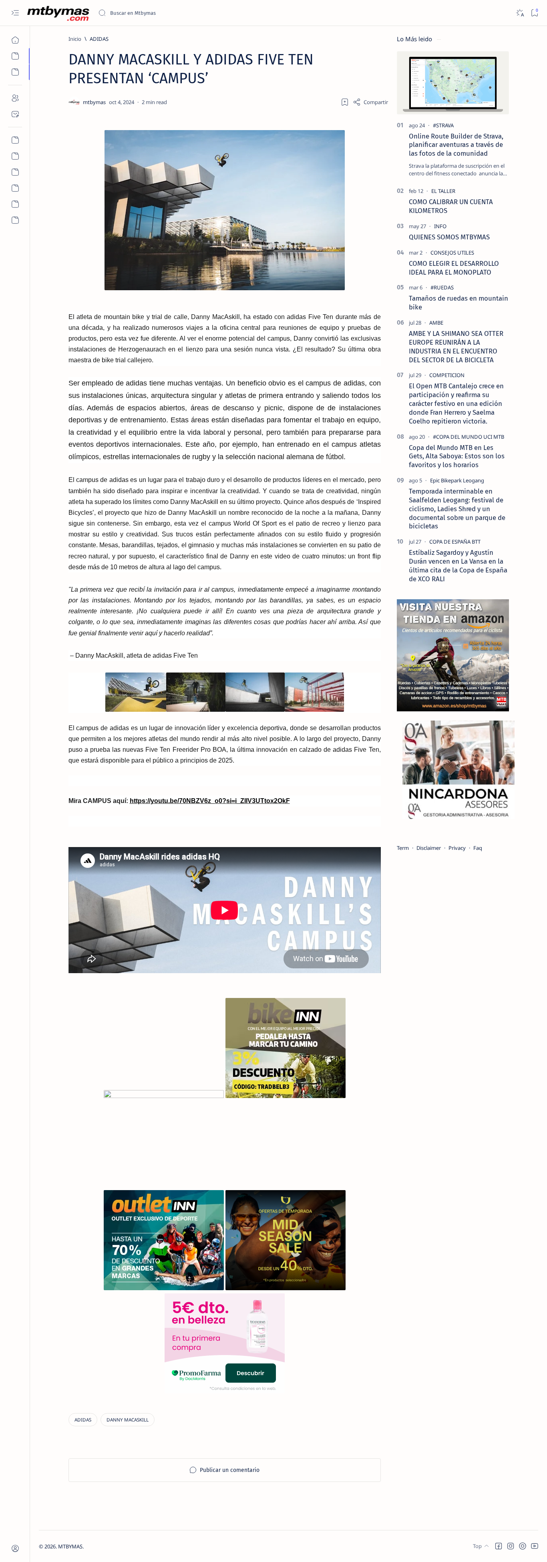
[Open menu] (15, 13)
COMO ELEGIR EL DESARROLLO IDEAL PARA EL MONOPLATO (454, 267)
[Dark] (520, 13)
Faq (477, 847)
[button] (499, 1546)
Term (403, 847)
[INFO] (440, 226)
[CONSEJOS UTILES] (452, 252)
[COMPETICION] (447, 375)
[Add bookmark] (345, 102)
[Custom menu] (15, 140)
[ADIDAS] (82, 1419)
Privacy (457, 847)
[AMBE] (436, 322)
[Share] (370, 102)
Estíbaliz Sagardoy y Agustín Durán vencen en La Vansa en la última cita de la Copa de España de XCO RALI (458, 565)
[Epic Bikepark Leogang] (457, 480)
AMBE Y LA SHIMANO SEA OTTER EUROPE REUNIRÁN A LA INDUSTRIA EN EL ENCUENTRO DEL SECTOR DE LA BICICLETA (456, 346)
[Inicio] (15, 40)
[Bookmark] (534, 13)
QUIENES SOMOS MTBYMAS (449, 237)
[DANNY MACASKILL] (128, 1419)
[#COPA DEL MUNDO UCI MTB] (468, 437)
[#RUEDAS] (442, 287)
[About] (15, 98)
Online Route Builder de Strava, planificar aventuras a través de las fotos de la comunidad (456, 145)
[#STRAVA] (443, 125)
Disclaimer (428, 847)
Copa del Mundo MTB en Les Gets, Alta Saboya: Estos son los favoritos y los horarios (457, 456)
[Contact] (15, 114)
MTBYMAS (70, 1546)
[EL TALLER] (443, 191)
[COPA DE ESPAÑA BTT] (455, 541)
